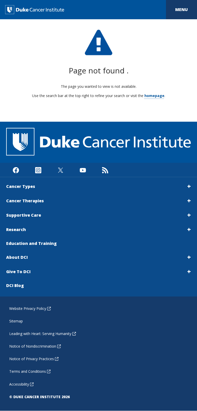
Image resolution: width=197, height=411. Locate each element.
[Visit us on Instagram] (38, 170)
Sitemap (16, 321)
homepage (154, 95)
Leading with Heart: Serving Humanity (40, 333)
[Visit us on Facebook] (15, 170)
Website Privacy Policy (27, 308)
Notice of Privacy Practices (31, 358)
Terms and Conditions (27, 371)
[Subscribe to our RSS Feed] (105, 170)
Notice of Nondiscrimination (32, 346)
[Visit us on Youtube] (82, 170)
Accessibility (19, 384)
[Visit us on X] (60, 170)
